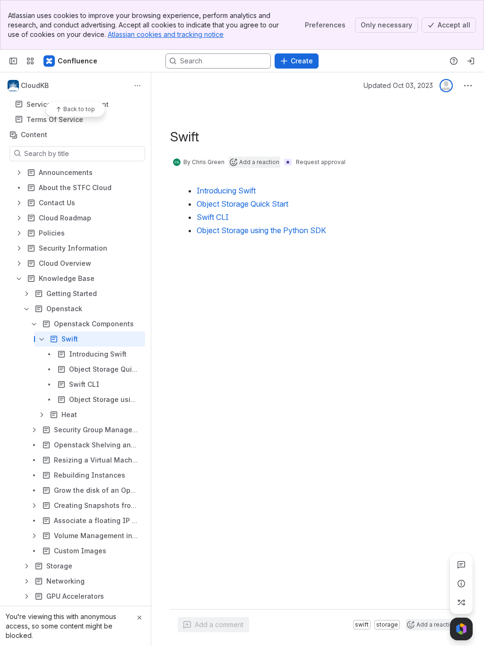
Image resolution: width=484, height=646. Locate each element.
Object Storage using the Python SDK (261, 230)
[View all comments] (461, 564)
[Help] (453, 61)
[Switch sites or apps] (30, 61)
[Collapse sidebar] (13, 61)
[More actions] (137, 85)
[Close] (139, 617)
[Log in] (470, 61)
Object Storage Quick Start (242, 204)
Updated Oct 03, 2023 (398, 85)
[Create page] (461, 602)
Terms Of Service (54, 119)
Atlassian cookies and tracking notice (166, 34)
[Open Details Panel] (461, 583)
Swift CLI (213, 217)
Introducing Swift (226, 190)
